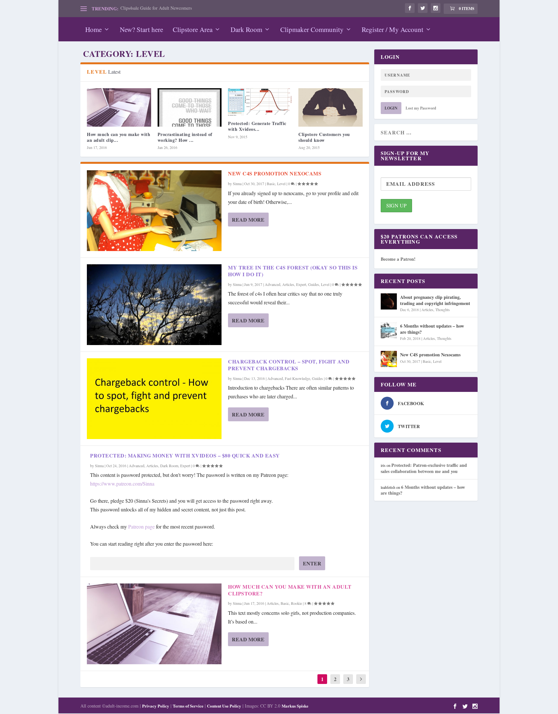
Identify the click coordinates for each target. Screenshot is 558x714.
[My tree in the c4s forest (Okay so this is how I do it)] (154, 304)
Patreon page (141, 526)
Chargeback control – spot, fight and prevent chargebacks (288, 365)
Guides (313, 284)
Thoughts (442, 309)
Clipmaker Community (312, 29)
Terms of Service (188, 706)
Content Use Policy (224, 706)
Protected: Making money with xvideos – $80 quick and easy (185, 455)
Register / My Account (392, 29)
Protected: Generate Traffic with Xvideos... (257, 126)
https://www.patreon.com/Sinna (122, 483)
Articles (288, 284)
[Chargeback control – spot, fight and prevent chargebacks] (154, 398)
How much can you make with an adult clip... (118, 137)
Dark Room (246, 29)
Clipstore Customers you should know (324, 137)
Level (281, 183)
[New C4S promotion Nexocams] (154, 210)
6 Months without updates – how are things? (432, 328)
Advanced (272, 284)
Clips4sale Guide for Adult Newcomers (156, 8)
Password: (100, 563)
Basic (271, 183)
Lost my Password (421, 108)
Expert (301, 284)
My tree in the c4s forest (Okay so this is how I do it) (292, 271)
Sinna (237, 183)
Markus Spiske (295, 706)
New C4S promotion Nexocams (274, 173)
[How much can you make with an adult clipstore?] (119, 107)
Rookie (296, 603)
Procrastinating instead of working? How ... (185, 137)
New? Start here (141, 29)
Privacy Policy (155, 706)
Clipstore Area (192, 29)
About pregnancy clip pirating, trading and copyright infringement (435, 300)
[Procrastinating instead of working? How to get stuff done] (190, 107)
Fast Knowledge (297, 378)
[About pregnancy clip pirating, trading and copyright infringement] (389, 301)
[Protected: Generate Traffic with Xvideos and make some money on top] (260, 102)
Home (93, 29)
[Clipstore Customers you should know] (330, 107)
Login (391, 108)
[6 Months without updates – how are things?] (389, 330)
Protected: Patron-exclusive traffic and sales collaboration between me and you (424, 468)
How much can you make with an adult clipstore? (290, 590)
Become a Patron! (398, 259)
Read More (248, 219)
